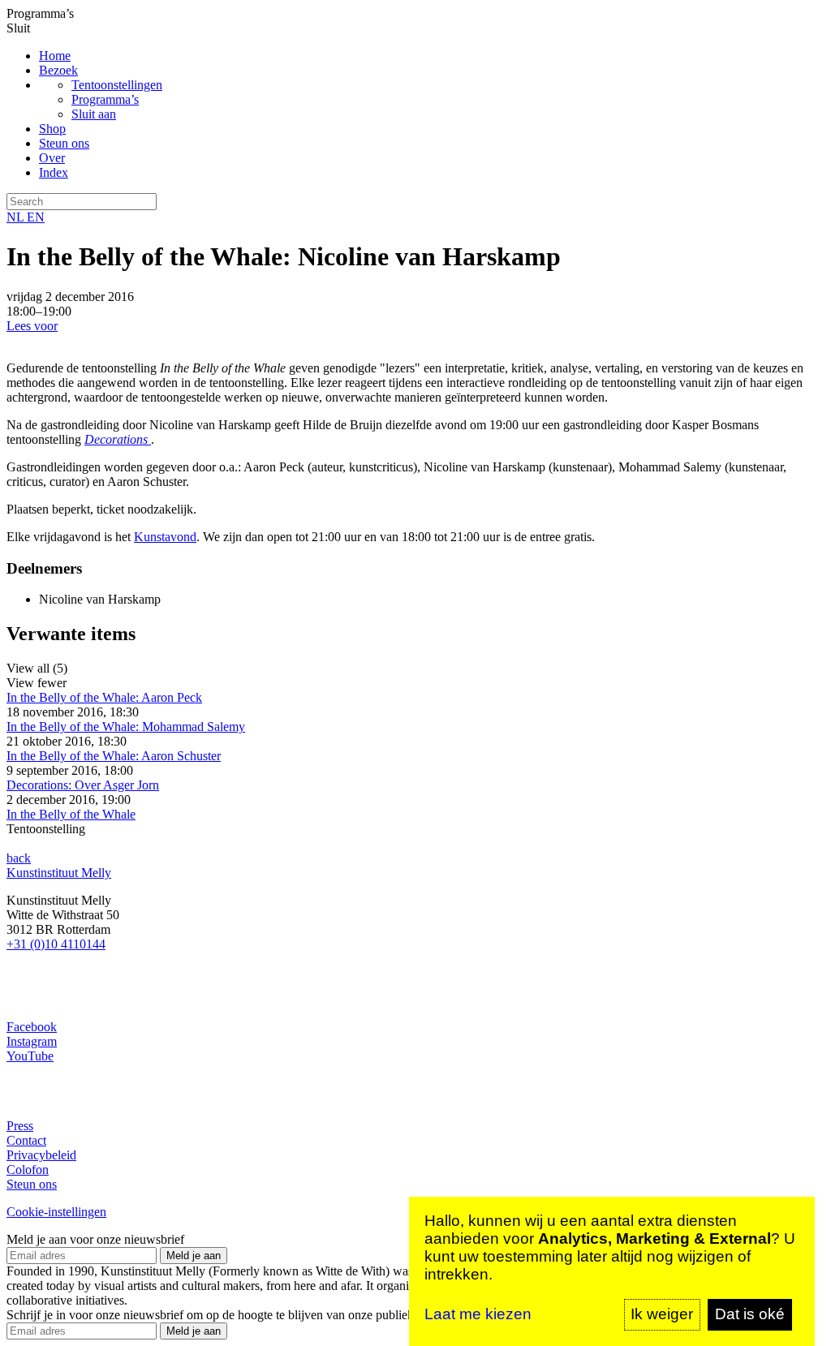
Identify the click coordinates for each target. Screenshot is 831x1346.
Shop (52, 128)
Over (52, 158)
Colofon (27, 1169)
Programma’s (105, 99)
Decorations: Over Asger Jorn (82, 785)
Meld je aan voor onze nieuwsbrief (95, 1239)
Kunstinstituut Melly (58, 872)
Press (19, 1126)
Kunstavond (165, 537)
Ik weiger (662, 1313)
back (18, 858)
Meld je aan (193, 1255)
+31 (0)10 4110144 (55, 944)
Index (53, 172)
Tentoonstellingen (116, 85)
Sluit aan (93, 114)
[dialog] (612, 1271)
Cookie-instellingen (56, 1212)
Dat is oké (750, 1313)
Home (55, 55)
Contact (26, 1140)
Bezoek (58, 70)
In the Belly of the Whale (71, 814)
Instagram (31, 1041)
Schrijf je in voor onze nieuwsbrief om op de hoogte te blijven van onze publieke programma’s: (249, 1315)
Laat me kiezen (478, 1313)
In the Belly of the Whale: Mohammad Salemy (125, 726)
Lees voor (32, 326)
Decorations (117, 439)
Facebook (31, 1027)
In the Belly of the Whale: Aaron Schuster (113, 756)
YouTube (30, 1056)
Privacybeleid (41, 1155)
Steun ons (64, 143)
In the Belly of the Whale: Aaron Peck (104, 697)
